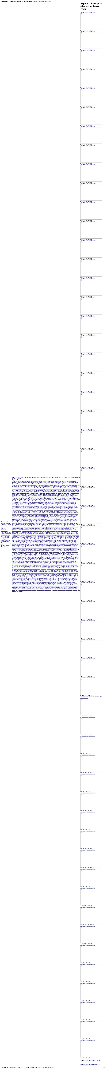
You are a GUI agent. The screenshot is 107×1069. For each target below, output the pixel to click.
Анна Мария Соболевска (50, 486)
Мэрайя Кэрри (47, 548)
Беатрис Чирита (43, 490)
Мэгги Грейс (34, 548)
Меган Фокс (45, 542)
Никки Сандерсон (16, 553)
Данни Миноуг (53, 499)
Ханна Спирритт (42, 575)
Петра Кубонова (32, 557)
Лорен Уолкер (30, 538)
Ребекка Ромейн (56, 558)
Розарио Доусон (46, 559)
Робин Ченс (33, 559)
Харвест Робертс (58, 575)
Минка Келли (18, 545)
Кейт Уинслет (42, 524)
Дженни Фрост (40, 503)
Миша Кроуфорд (41, 545)
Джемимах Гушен (45, 502)
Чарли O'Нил (45, 578)
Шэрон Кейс (38, 580)
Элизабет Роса (15, 583)
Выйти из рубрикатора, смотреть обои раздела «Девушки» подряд (90, 1065)
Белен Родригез (64, 490)
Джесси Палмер (48, 506)
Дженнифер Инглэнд (59, 503)
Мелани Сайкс (52, 542)
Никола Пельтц (33, 553)
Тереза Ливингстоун (39, 571)
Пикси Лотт (55, 557)
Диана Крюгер (57, 511)
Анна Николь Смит (62, 486)
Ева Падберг (21, 514)
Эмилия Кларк (71, 586)
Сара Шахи (19, 565)
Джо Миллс (45, 508)
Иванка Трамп (21, 516)
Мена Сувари (31, 544)
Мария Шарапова (66, 541)
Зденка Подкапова (56, 515)
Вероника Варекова (32, 495)
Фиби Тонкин (33, 574)
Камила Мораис (37, 519)
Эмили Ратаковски (55, 586)
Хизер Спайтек (16, 577)
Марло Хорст (73, 541)
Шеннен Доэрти (64, 579)
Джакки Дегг (43, 500)
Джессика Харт (70, 507)
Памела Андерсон (56, 556)
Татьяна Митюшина (72, 570)
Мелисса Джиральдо (61, 542)
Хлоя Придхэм (66, 577)
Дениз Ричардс (35, 500)
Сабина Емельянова (71, 561)
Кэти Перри (29, 532)
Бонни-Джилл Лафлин (31, 491)
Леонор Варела (75, 535)
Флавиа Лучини (50, 574)
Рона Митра (70, 559)
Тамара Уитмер (26, 570)
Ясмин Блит (20, 591)
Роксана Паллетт (63, 559)
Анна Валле (69, 485)
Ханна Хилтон (50, 575)
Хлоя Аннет (47, 577)
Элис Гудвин (56, 583)
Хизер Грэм (75, 575)
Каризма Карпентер (40, 520)
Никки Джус (58, 552)
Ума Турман (51, 573)
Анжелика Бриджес (53, 485)
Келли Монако (24, 525)
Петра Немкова (40, 557)
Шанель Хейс (15, 579)
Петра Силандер (48, 557)
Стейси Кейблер (67, 567)
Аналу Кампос (65, 483)
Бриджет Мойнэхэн (55, 491)
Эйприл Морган (27, 582)
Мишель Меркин (68, 545)
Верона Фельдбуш (22, 495)
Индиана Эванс (16, 518)
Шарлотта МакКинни (46, 579)
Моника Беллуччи (74, 546)
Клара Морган (58, 527)
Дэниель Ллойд (59, 512)
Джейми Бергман (68, 500)
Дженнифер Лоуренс (51, 504)
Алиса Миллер (28, 482)
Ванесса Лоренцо (45, 494)
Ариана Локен (33, 489)
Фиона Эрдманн (41, 574)
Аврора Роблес (28, 477)
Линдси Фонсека (55, 537)
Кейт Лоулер (30, 524)
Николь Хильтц (55, 553)
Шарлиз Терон (37, 579)
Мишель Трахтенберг (39, 546)
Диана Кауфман (49, 511)
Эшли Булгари (67, 588)
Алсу (65, 482)
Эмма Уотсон (41, 587)
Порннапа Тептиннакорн (65, 557)
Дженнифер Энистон (28, 506)
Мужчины (3, 535)
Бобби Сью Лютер (20, 491)
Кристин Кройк (26, 529)
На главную (4, 521)
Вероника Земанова (42, 495)
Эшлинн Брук (42, 590)
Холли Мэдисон (23, 578)
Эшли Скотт (28, 590)
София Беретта (38, 567)
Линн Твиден (63, 537)
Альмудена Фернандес (72, 482)
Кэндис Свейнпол (59, 531)
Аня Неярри (19, 489)
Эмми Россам (58, 587)
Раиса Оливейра (16, 558)
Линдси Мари (47, 537)
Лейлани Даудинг (25, 535)
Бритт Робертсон (25, 493)
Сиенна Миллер (73, 565)
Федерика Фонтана (73, 573)
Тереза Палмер (53, 571)
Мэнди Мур (40, 548)
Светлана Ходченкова (33, 565)
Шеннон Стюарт (72, 579)
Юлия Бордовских (57, 590)
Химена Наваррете (38, 577)
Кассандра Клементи (64, 521)
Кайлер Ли (70, 518)
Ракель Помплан (31, 558)
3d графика (4, 522)
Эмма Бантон (21, 587)
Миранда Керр (26, 545)
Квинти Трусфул (74, 523)
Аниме (9, 524)
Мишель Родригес (29, 546)
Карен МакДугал (24, 520)
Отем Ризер (49, 556)
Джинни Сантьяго (37, 508)
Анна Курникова (34, 486)
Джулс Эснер (28, 511)
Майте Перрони (69, 540)
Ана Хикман (59, 483)
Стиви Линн (29, 569)
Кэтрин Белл (53, 532)
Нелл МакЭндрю (22, 552)
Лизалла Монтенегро (64, 536)
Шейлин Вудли (56, 579)
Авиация (7, 523)
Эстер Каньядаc (39, 588)
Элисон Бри (74, 583)
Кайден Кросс (63, 518)
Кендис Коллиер (38, 525)
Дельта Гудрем (76, 499)
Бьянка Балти (75, 493)
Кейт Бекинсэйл (22, 524)
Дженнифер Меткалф (62, 504)
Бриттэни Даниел (34, 493)
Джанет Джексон (51, 500)
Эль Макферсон (31, 584)
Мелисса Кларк (16, 544)
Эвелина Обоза (54, 580)
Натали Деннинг (48, 549)
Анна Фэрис (43, 487)
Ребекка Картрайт (47, 558)
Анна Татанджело (29, 487)
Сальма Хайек (24, 562)
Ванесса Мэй (61, 494)
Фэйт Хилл (75, 574)
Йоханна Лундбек (55, 518)
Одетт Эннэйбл (75, 554)
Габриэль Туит (24, 498)
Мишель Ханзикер (58, 546)
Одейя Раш (68, 554)
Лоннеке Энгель (16, 538)
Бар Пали (14, 490)
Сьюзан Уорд (51, 569)
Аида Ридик (15, 481)
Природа (5, 538)
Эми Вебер (72, 584)
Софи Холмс (31, 567)
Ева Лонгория (74, 512)
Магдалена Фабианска (39, 540)
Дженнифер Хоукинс (73, 504)
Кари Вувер (31, 520)
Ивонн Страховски (30, 516)
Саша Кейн (24, 565)
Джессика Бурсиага (72, 506)
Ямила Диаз (65, 590)
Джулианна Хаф (57, 510)
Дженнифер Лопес (41, 504)
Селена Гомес (42, 565)
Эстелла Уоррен (31, 588)
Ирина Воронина (30, 518)
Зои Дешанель (64, 515)
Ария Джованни (74, 489)
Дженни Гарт (73, 502)
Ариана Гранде (26, 489)
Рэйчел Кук (39, 561)
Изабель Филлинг (48, 516)
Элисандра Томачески (65, 583)
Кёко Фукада (55, 524)
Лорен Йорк (23, 538)
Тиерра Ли (60, 571)
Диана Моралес (65, 511)
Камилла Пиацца (66, 519)
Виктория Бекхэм (68, 495)
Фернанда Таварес (25, 574)
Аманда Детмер (23, 483)
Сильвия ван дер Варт (17, 566)
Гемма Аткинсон (47, 498)
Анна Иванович (76, 485)
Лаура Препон (65, 533)
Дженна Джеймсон (55, 502)
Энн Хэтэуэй (74, 587)
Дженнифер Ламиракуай (30, 504)
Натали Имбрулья (57, 549)
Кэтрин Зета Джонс (62, 532)
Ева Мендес (15, 514)
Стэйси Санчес (36, 569)
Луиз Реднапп (45, 538)
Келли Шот (31, 525)
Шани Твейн (22, 579)
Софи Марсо (24, 567)
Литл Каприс (70, 537)
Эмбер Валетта (53, 584)
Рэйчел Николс (53, 561)
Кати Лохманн (32, 523)
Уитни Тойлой (44, 573)
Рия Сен (28, 559)
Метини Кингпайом (48, 544)
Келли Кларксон (16, 525)
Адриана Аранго (75, 477)
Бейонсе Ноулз (56, 490)
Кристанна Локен (62, 528)
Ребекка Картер (39, 558)
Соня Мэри (18, 567)
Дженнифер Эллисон (17, 506)
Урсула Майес (58, 573)
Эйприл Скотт (35, 582)
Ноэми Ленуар (61, 554)
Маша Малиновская (31, 542)
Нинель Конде (37, 554)
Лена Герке (54, 535)
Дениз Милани (28, 500)
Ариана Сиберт (41, 489)
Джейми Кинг (18, 502)
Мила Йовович (72, 544)
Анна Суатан (21, 487)
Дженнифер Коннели (70, 503)
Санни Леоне (20, 563)
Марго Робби (28, 541)
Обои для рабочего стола (44, 1)
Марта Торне (23, 542)
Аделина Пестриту (66, 477)
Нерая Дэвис (37, 552)
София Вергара (51, 567)
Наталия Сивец (40, 550)
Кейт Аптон (15, 524)
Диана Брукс (34, 511)
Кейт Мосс (35, 524)
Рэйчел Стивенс (61, 561)
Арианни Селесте (50, 489)
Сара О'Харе (55, 563)
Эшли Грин (74, 588)
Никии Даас (52, 552)
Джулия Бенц (64, 510)
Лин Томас (73, 536)
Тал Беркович (18, 570)
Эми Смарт (21, 586)
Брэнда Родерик (68, 493)
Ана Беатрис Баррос (41, 483)
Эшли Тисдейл (35, 590)
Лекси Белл (48, 535)
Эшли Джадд (15, 590)
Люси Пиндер (21, 540)
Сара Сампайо (62, 563)
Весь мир (3, 525)
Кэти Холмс (47, 532)
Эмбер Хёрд (67, 584)
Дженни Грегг (15, 503)
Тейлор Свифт (23, 571)
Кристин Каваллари (17, 529)
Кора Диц (72, 527)
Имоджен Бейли (64, 516)
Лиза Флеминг (55, 536)
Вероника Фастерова (52, 495)
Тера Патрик (30, 571)
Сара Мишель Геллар (47, 563)
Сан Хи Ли (45, 562)
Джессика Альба (56, 506)
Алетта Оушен (58, 481)
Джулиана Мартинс (48, 510)
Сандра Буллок (52, 562)
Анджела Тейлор (24, 485)
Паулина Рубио (16, 557)
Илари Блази (56, 516)
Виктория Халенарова (51, 497)
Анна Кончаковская (24, 486)
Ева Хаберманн (28, 514)
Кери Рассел (45, 525)
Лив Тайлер (29, 536)
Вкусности (8, 525)
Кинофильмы (4, 531)
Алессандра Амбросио (48, 481)
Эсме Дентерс (23, 588)
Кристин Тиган (34, 529)
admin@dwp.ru (50, 1067)
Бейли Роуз (50, 490)
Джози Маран (67, 508)
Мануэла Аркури (20, 541)
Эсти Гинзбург (47, 588)
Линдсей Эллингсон (31, 537)
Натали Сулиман (74, 549)
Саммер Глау (32, 562)
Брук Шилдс (53, 493)
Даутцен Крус (60, 499)
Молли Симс (66, 546)
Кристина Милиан (16, 531)
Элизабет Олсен (71, 582)
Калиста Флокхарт (20, 519)
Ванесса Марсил (54, 494)
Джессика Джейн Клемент (49, 507)
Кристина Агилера (43, 529)
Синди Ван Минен (36, 566)
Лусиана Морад (69, 538)
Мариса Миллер (36, 541)
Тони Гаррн (26, 573)
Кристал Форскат (53, 528)
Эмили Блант (38, 586)
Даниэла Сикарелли (26, 499)
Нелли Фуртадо (30, 552)
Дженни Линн (22, 503)
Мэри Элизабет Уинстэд (57, 548)
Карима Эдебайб (49, 520)
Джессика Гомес (38, 507)
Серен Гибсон (56, 565)
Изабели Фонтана (39, 516)
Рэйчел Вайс (33, 561)
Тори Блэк (31, 573)
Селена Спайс (49, 565)
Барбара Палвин (27, 490)
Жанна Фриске (30, 515)
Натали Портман (66, 549)
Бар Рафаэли (20, 490)
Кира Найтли (27, 527)
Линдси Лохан (39, 537)
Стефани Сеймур (21, 569)
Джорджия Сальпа (38, 510)
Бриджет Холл (63, 491)
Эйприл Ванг (19, 582)
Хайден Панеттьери (17, 575)
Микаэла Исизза (64, 544)
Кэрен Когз (67, 531)
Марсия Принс (15, 542)
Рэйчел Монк (46, 561)
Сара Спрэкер (69, 563)
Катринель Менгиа (64, 523)
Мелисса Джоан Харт (72, 542)
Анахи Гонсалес (16, 485)
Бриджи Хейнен (72, 491)
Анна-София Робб (61, 487)
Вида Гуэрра (61, 495)
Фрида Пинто (68, 574)
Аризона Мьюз (58, 489)
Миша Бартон (33, 545)
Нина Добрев (30, 554)
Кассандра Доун (55, 521)
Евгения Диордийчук (54, 514)
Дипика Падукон (26, 512)
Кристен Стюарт (71, 528)
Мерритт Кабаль (39, 544)
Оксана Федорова (16, 556)
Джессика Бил (63, 506)
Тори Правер (37, 573)
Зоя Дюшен (71, 515)
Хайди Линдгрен (33, 575)
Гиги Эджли (62, 498)
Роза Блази (39, 559)
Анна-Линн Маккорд (52, 487)
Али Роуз (70, 481)
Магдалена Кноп (29, 540)
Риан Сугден (18, 559)
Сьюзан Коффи (44, 569)
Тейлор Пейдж (15, 571)
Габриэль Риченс (16, 498)
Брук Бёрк (41, 493)
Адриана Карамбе (16, 478)
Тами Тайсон (33, 570)
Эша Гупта (53, 588)
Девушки (35, 1)
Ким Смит (20, 527)
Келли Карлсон (76, 524)
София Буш (45, 567)
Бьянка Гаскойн (16, 494)
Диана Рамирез (73, 511)
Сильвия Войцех (27, 566)
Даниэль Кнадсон (44, 499)
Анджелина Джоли (34, 485)
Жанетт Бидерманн (22, 515)
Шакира (75, 578)
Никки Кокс (74, 552)
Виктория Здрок (30, 497)
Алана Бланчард (26, 481)
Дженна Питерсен (64, 502)
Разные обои (4, 540)
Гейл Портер (40, 498)
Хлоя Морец (59, 577)
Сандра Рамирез (68, 562)
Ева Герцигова (67, 512)
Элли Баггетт (23, 584)
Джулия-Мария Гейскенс (18, 511)
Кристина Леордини (62, 529)
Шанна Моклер (29, 579)
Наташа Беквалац (68, 550)
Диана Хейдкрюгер (17, 512)
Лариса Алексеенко (43, 533)
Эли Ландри (42, 582)
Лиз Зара (34, 536)
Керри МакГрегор (53, 525)
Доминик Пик (34, 512)
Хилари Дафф (23, 577)
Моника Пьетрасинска (24, 548)
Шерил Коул (24, 580)
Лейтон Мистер (41, 535)
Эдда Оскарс (69, 580)
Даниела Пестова (16, 499)
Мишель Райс (21, 546)
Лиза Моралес (40, 536)
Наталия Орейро (24, 550)
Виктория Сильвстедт (40, 497)
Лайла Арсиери (20, 533)
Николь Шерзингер (72, 553)
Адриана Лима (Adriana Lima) (87, 12)
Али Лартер (65, 481)
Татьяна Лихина (63, 570)
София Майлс (59, 567)
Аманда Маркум (32, 483)
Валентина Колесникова (35, 494)
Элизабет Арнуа (63, 582)
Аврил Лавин (20, 477)
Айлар (20, 481)
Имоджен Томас (72, 516)
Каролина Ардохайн (25, 521)
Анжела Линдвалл (43, 485)
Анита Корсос (61, 485)
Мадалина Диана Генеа (50, 540)
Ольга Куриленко (41, 556)
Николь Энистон (16, 554)
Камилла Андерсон (46, 519)
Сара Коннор (38, 563)
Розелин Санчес (54, 559)
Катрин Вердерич (47, 523)
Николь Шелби (63, 553)
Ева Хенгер (36, 514)
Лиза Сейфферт (48, 536)
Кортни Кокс (20, 528)
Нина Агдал (24, 554)
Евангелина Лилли (43, 514)
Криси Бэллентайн (28, 528)
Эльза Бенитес (38, 584)
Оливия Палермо (25, 556)
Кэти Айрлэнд (22, 532)
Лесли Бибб (15, 536)
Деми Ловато (15, 500)
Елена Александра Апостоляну (67, 514)
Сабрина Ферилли (16, 562)
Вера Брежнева (69, 494)
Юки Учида (49, 590)
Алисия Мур (43, 482)
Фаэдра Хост (65, 573)
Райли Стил (23, 558)
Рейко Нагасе (71, 558)
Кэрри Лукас (15, 532)
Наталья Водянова (49, 550)
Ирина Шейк (47, 518)
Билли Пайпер (72, 490)
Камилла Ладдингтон (56, 519)
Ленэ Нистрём (60, 535)
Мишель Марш (59, 545)
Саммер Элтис (39, 562)
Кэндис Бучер (43, 531)
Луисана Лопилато (60, 538)
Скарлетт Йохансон (70, 566)
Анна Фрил (37, 487)
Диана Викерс (41, 511)
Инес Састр (23, 518)
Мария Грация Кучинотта (55, 541)
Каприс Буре (74, 519)
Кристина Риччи (26, 531)
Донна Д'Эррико (42, 512)
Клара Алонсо (50, 527)
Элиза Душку (55, 582)
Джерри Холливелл (38, 506)
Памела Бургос (65, 556)
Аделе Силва (58, 477)
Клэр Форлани (65, 527)
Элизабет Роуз (22, 583)
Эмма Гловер (28, 587)
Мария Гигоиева (44, 541)
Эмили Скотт (64, 586)
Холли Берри (73, 577)
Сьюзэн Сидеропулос (60, 569)
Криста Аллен (36, 528)
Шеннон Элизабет (16, 580)
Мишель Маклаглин (51, 545)
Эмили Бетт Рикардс (29, 586)
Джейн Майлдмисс (36, 502)
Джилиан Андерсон (20, 508)
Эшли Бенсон (60, 588)
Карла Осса (56, 520)
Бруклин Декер (60, 493)
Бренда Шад (40, 491)
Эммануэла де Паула (50, 587)
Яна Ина (70, 590)
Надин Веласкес (22, 549)
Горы (2, 527)
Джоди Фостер (60, 508)
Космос (2, 533)
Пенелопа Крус (24, 557)
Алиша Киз (61, 482)
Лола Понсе (76, 537)
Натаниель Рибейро (59, 550)
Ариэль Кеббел (66, 489)
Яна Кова (75, 590)
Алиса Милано (20, 482)
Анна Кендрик (15, 486)
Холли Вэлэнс (15, 578)
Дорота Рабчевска (51, 512)
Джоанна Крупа (52, 508)
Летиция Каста (22, 536)
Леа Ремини (72, 533)
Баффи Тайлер (35, 490)
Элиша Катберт (16, 584)
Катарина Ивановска (23, 523)
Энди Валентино (66, 587)
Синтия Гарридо (55, 566)
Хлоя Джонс (53, 577)
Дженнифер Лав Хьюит (18, 504)
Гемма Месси (55, 498)
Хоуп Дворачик (38, 578)
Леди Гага (17, 535)
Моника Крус (15, 548)
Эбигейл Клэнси (45, 580)
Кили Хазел (67, 525)
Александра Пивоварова (36, 481)
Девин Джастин (68, 499)
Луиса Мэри (52, 538)
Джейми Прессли (27, 502)
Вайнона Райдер (24, 494)
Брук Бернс (46, 493)
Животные (3, 529)
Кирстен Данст (34, 527)
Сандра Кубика (60, 562)
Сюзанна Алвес (70, 569)
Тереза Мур (47, 571)
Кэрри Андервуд (75, 531)
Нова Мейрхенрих (45, 554)
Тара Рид (46, 570)
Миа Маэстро (56, 544)
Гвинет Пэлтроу (32, 498)
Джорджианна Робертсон (27, 510)
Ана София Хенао (50, 483)
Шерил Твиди (31, 580)
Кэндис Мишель (51, 531)
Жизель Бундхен (47, 515)
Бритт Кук (18, 493)
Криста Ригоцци (45, 528)
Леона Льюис (68, 535)
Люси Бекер (76, 538)
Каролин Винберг (72, 520)
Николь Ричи (47, 553)
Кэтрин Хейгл (70, 532)
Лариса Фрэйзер (52, 533)
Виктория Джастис (21, 497)
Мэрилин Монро (67, 548)
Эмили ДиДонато (46, 586)
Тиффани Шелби (18, 573)
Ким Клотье (15, 527)
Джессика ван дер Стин (18, 507)
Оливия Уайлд (33, 556)
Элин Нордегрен (49, 583)
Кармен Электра (63, 520)
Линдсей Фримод (21, 537)
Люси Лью (14, 540)
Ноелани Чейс (54, 554)
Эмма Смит (34, 587)
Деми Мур (21, 500)
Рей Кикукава (64, 558)
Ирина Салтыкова (39, 518)
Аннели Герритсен (71, 487)
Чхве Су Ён (70, 578)
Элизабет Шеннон (39, 583)
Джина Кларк (29, 508)
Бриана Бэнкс (46, 491)
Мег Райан (39, 542)
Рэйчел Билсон (26, 561)
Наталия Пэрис (33, 550)
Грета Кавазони (74, 498)
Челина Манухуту (53, 578)
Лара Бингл (35, 533)
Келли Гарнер (68, 524)
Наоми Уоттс (29, 549)
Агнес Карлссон (44, 477)
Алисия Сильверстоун (52, 482)
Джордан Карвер (16, 510)
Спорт (8, 540)
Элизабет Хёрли (31, 583)
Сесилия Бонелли (64, 565)
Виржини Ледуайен (62, 497)
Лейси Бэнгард (33, 535)
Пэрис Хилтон (75, 557)
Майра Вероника (61, 540)
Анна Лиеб (41, 486)
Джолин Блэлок (75, 508)
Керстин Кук (61, 525)
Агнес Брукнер (35, 477)
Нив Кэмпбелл (44, 552)
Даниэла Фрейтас (35, 499)
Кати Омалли (39, 523)
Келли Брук (62, 524)
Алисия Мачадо (36, 482)
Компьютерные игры (6, 532)
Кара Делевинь (16, 520)
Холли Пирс (31, 578)
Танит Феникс (40, 570)
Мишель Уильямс (49, 546)
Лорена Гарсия (37, 538)
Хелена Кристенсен (67, 575)
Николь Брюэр (40, 553)
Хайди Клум (25, 575)
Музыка (8, 535)
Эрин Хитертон (16, 588)
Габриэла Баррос (71, 497)
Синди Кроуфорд (46, 566)
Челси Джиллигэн (62, 578)
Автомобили (4, 524)
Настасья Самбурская (38, 549)
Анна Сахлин (70, 486)
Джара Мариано (59, 500)
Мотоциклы (8, 533)
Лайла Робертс (28, 533)
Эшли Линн (22, 590)
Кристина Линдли (71, 529)
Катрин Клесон (56, 523)
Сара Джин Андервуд (29, 563)
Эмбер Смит (60, 584)
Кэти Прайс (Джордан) (38, 532)
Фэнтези (3, 541)
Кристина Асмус (52, 529)
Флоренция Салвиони (59, 574)
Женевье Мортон (39, 515)
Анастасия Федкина (75, 483)
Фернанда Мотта (16, 574)
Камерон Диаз (29, 519)
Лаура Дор (59, 533)
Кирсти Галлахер (42, 527)
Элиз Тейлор (48, 582)
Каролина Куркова (46, 521)
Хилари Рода (30, 577)
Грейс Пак (67, 498)
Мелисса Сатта (23, 544)
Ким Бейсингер (74, 525)
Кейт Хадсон (49, 524)
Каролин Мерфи (16, 521)
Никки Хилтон (25, 553)
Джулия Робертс (72, 510)
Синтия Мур (62, 566)
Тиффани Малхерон (68, 571)
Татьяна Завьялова (53, 570)
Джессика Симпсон (61, 507)
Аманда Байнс (15, 483)
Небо (2, 536)
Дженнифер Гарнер (49, 503)
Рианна (24, 559)
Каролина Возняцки (36, 521)
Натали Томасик (16, 550)
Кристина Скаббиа (35, 531)
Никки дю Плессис (66, 552)
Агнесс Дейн (51, 477)
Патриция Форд (73, 556)
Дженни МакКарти (31, 503)
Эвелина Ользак (62, 580)
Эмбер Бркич (46, 584)
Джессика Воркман (29, 507)
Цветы (7, 541)
